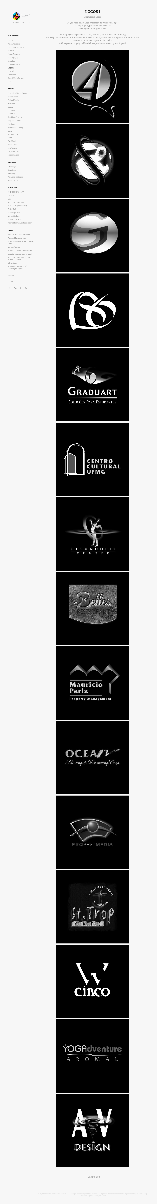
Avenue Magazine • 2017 (17, 238)
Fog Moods (12, 141)
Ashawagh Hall (14, 213)
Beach (10, 107)
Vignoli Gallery (14, 216)
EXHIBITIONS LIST (16, 192)
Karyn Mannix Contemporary (20, 223)
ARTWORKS (12, 162)
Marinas (11, 124)
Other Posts (12, 263)
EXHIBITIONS (12, 187)
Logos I (11, 68)
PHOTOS (11, 89)
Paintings (11, 173)
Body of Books (13, 100)
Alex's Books (13, 97)
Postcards (12, 75)
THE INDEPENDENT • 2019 (19, 235)
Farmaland (12, 114)
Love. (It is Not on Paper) (17, 93)
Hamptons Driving (15, 127)
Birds (10, 138)
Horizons (11, 103)
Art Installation (14, 44)
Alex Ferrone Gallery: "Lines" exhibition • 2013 (19, 258)
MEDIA (10, 230)
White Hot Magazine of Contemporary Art (17, 267)
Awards (11, 195)
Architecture (13, 134)
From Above (12, 145)
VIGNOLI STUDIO (13, 36)
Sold (9, 199)
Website (11, 51)
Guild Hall (12, 209)
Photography (13, 57)
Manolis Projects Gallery (17, 206)
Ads (9, 81)
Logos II (11, 71)
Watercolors (13, 180)
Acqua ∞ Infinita (14, 121)
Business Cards (14, 64)
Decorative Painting (16, 47)
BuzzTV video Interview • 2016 (20, 250)
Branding (11, 61)
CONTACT (12, 281)
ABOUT (11, 276)
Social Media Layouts (16, 78)
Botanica (11, 110)
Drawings (12, 167)
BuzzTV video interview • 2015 (20, 254)
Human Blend (13, 155)
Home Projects (14, 54)
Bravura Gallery (14, 219)
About (10, 40)
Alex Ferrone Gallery (16, 202)
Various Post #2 (14, 247)
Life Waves (12, 148)
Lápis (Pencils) (13, 151)
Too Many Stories (15, 117)
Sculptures (12, 170)
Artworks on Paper (15, 177)
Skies (10, 131)
